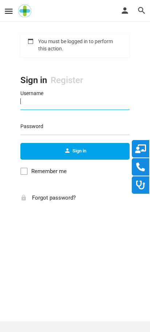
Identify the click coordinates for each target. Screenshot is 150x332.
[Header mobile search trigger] (141, 10)
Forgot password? (53, 197)
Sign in (33, 80)
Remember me (49, 171)
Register (67, 80)
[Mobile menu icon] (9, 11)
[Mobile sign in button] (125, 10)
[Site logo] (25, 11)
